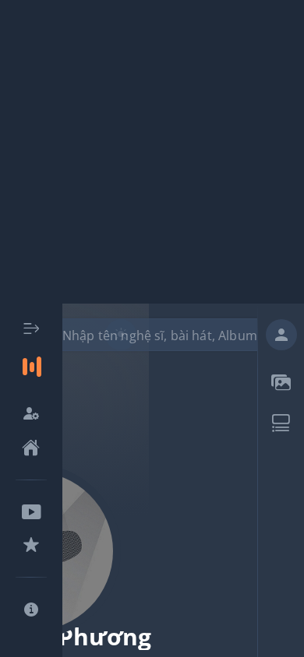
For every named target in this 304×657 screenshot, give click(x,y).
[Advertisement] (152, 152)
